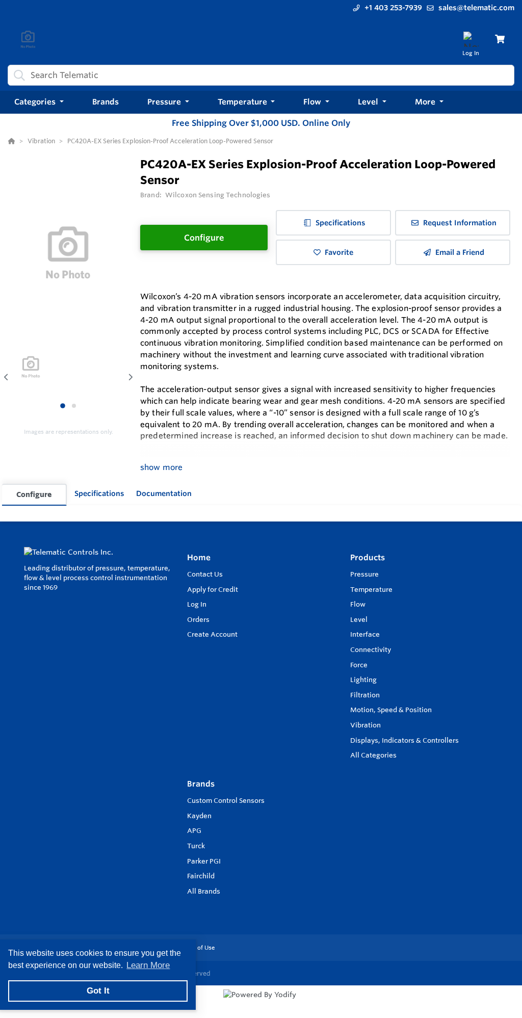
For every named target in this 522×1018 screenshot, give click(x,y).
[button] (39, 102)
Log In (196, 604)
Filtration (365, 695)
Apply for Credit (212, 589)
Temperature (371, 589)
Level (359, 619)
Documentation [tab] (164, 493)
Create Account (212, 634)
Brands (201, 784)
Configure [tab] (33, 494)
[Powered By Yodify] (261, 1003)
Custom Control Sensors (226, 800)
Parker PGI (204, 861)
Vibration (365, 725)
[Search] (17, 75)
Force (359, 665)
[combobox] (261, 75)
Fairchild (201, 876)
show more (161, 467)
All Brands (203, 891)
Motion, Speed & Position (391, 710)
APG (194, 830)
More (426, 102)
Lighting (363, 679)
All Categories (373, 755)
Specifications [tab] (99, 493)
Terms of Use (196, 947)
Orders (198, 619)
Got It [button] (98, 991)
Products (367, 557)
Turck (196, 846)
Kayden (199, 816)
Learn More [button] (148, 965)
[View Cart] (500, 39)
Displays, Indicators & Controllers (404, 740)
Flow (358, 604)
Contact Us (205, 574)
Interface (365, 634)
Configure (204, 237)
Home (199, 557)
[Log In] (471, 39)
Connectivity (370, 649)
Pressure (364, 574)
